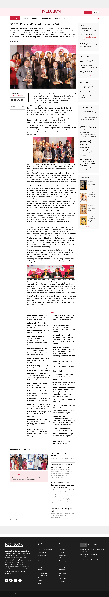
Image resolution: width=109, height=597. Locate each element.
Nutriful (16, 474)
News (39, 561)
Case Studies (42, 552)
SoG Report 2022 (84, 147)
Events (65, 19)
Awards (40, 583)
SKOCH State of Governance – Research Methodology (88, 143)
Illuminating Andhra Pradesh (86, 97)
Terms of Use (9, 594)
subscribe (88, 12)
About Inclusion (43, 573)
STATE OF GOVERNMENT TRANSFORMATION (62, 466)
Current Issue (46, 19)
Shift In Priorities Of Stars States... (89, 554)
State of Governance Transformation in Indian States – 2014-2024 (62, 485)
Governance (63, 555)
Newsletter (62, 579)
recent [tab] (84, 545)
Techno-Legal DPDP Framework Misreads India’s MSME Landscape (88, 45)
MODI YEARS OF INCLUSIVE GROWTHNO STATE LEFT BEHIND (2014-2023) (88, 162)
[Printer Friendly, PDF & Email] (17, 106)
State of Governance (30, 19)
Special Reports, (14, 95)
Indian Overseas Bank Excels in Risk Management (88, 66)
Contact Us (62, 573)
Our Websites (14, 12)
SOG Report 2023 (84, 132)
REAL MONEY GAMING (88, 37)
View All (88, 49)
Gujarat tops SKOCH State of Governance (92, 549)
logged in (18, 521)
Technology (63, 561)
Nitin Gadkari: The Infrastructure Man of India (88, 113)
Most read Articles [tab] (93, 545)
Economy (62, 550)
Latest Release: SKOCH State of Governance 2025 (88, 29)
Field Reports (42, 555)
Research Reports (43, 558)
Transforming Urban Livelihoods (86, 72)
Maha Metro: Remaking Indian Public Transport (87, 87)
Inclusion (15, 41)
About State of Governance (43, 577)
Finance (21, 95)
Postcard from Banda (86, 92)
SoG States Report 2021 (86, 149)
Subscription (63, 576)
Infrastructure (63, 558)
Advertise (62, 581)
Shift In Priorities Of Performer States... (91, 560)
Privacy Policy (19, 594)
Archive (57, 19)
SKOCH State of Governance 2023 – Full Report (88, 128)
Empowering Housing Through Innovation (86, 60)
